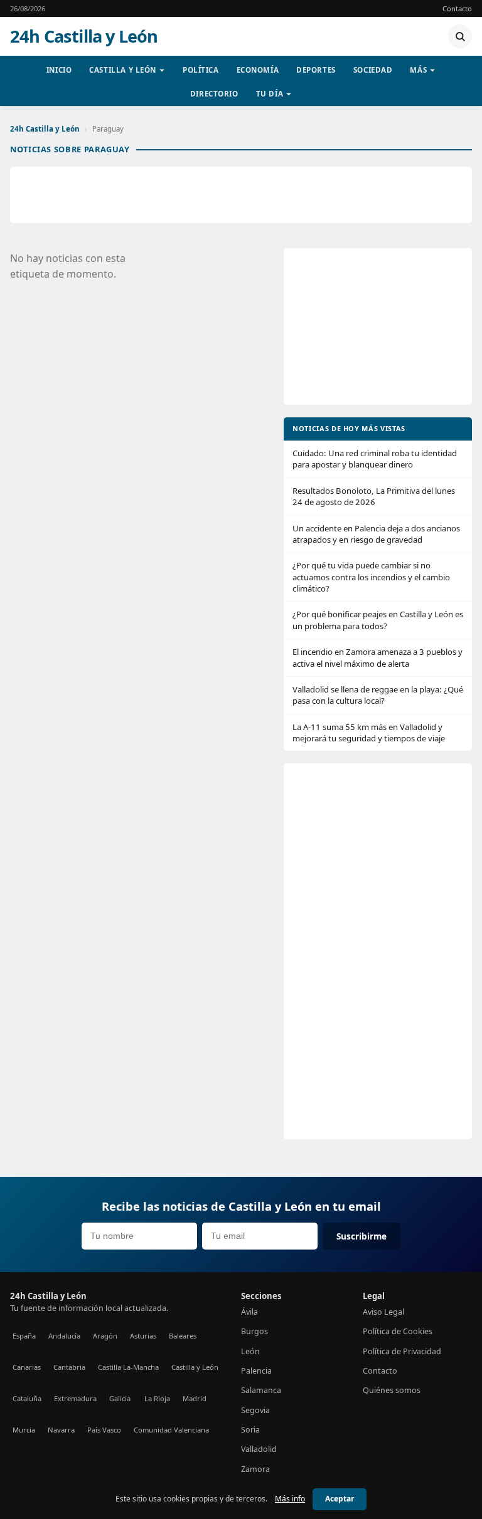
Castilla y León (122, 70)
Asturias (143, 1335)
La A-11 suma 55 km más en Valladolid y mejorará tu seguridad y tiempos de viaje (368, 732)
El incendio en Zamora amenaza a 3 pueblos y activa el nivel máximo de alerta (377, 657)
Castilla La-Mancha (128, 1367)
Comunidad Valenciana (171, 1429)
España (24, 1335)
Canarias (27, 1367)
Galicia (120, 1398)
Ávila (249, 1312)
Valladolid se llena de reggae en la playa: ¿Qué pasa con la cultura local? (377, 695)
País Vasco (104, 1429)
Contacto (457, 8)
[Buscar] (460, 36)
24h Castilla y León (84, 36)
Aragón (105, 1335)
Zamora (255, 1469)
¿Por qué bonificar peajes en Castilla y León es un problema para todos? (377, 619)
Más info (290, 1498)
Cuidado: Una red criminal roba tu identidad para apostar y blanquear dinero (374, 458)
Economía (258, 70)
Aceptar (339, 1498)
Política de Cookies (397, 1331)
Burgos (254, 1331)
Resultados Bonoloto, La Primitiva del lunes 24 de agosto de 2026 (373, 496)
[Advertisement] (241, 195)
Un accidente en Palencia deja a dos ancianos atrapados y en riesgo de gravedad (376, 534)
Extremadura (75, 1398)
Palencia (256, 1370)
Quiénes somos (391, 1390)
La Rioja (157, 1398)
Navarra (61, 1429)
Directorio (214, 93)
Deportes (316, 70)
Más (418, 70)
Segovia (255, 1410)
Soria (250, 1429)
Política (201, 70)
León (250, 1351)
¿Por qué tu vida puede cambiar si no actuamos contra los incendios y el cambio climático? (371, 577)
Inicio (59, 70)
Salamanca (261, 1390)
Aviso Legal (383, 1312)
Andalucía (64, 1335)
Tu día (269, 93)
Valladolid (259, 1449)
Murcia (24, 1429)
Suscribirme (361, 1236)
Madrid (194, 1398)
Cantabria (69, 1367)
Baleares (182, 1335)
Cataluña (27, 1398)
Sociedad (373, 70)
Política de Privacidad (402, 1351)
